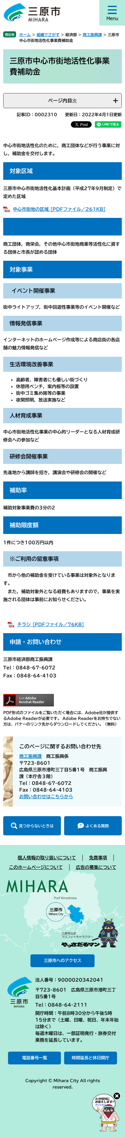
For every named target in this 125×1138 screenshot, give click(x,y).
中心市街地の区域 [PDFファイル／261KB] (59, 209)
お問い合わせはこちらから (46, 796)
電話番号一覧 (34, 1058)
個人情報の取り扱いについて (47, 857)
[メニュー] (112, 13)
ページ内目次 (62, 100)
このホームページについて (36, 867)
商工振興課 (92, 34)
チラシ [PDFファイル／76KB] (50, 624)
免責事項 (98, 857)
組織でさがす (48, 34)
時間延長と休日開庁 (90, 1058)
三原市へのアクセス (62, 961)
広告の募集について (96, 867)
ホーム (25, 34)
